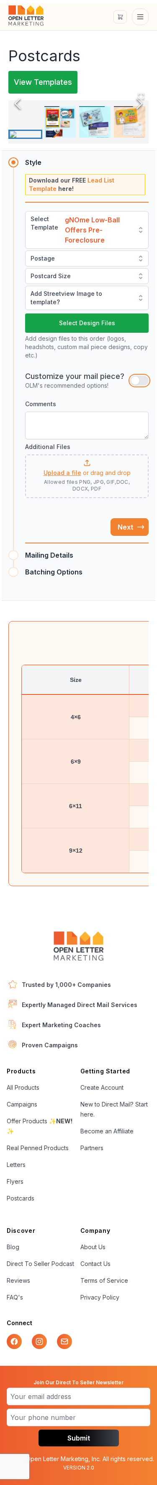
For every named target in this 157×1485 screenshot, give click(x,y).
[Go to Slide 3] (95, 122)
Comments (40, 403)
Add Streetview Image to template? (66, 297)
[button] (87, 474)
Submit (78, 1438)
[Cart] (120, 16)
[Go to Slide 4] (130, 122)
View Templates (43, 82)
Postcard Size (51, 275)
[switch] (139, 381)
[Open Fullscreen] (141, 96)
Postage (43, 258)
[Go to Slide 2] (60, 122)
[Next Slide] (139, 104)
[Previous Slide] (17, 104)
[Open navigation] (140, 16)
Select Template (44, 223)
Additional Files (47, 446)
